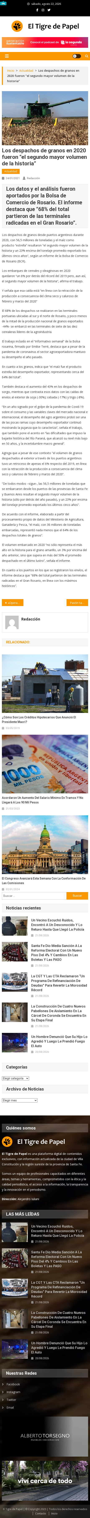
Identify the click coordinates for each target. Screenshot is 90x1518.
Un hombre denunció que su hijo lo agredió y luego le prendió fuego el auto (59, 1041)
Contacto (40, 1513)
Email (10, 1407)
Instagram (13, 1392)
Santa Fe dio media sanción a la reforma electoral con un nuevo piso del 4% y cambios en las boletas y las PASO (56, 953)
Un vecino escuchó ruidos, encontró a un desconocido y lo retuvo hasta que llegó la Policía (57, 924)
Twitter (11, 1400)
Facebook (13, 1384)
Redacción (33, 178)
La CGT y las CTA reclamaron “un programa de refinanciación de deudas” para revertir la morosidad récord (59, 983)
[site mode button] (77, 56)
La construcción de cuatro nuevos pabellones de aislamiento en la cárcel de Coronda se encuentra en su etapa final (58, 1013)
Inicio (54, 1513)
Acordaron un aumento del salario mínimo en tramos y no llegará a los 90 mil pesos (42, 800)
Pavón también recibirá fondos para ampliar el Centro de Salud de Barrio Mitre (79, 603)
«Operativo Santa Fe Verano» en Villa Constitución (15, 603)
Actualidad (10, 171)
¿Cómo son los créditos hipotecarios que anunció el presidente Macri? (39, 720)
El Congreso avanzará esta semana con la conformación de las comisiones (44, 881)
